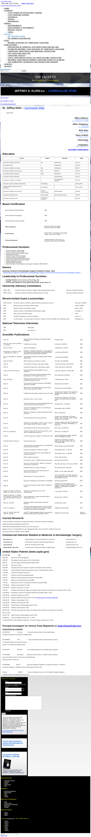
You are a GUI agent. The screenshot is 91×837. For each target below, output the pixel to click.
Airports (6, 813)
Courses (7, 822)
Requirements (7, 792)
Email (7, 692)
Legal (5, 801)
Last (23, 690)
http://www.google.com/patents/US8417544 (47, 597)
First (23, 688)
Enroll (6, 823)
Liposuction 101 (10, 818)
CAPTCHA (8, 711)
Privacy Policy (8, 803)
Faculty (6, 783)
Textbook (6, 782)
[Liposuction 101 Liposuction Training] (11, 5)
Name (7, 687)
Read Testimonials (7, 732)
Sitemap (6, 807)
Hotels (6, 815)
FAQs (5, 794)
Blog (5, 786)
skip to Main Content (6, 1)
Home (6, 821)
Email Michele (28, 3)
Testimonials (7, 784)
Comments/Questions (10, 695)
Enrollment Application (10, 791)
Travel (5, 812)
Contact (6, 796)
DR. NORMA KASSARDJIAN (8, 104)
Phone (6, 681)
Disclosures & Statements (11, 804)
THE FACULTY (4, 98)
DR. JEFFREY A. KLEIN (7, 101)
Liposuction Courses (9, 780)
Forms (6, 795)
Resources (7, 805)
